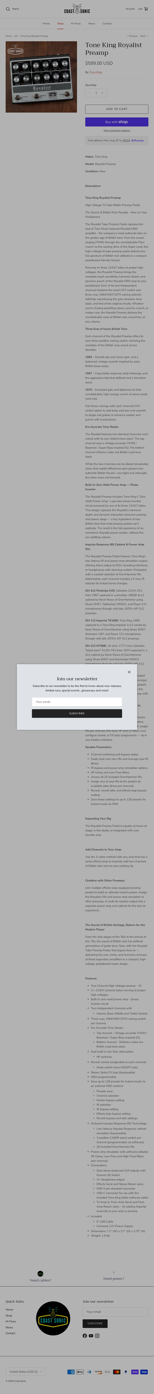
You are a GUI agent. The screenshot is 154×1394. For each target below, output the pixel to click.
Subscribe (77, 713)
